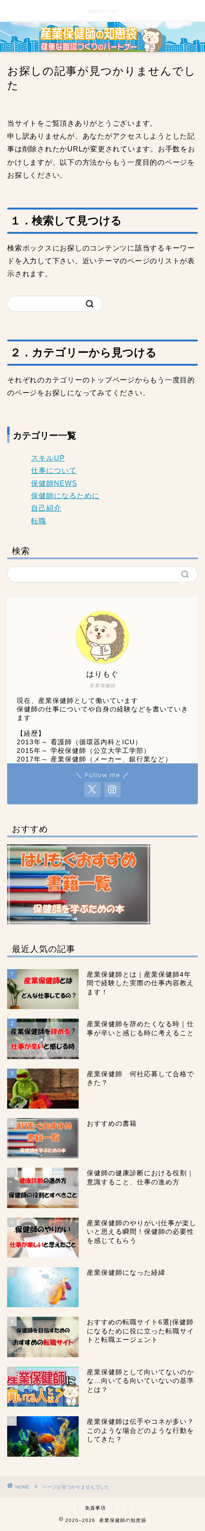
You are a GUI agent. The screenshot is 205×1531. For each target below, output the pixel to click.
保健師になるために (65, 495)
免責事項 (95, 1508)
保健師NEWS (54, 483)
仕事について (54, 470)
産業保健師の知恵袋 (103, 11)
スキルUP (48, 458)
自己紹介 (46, 508)
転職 (38, 521)
